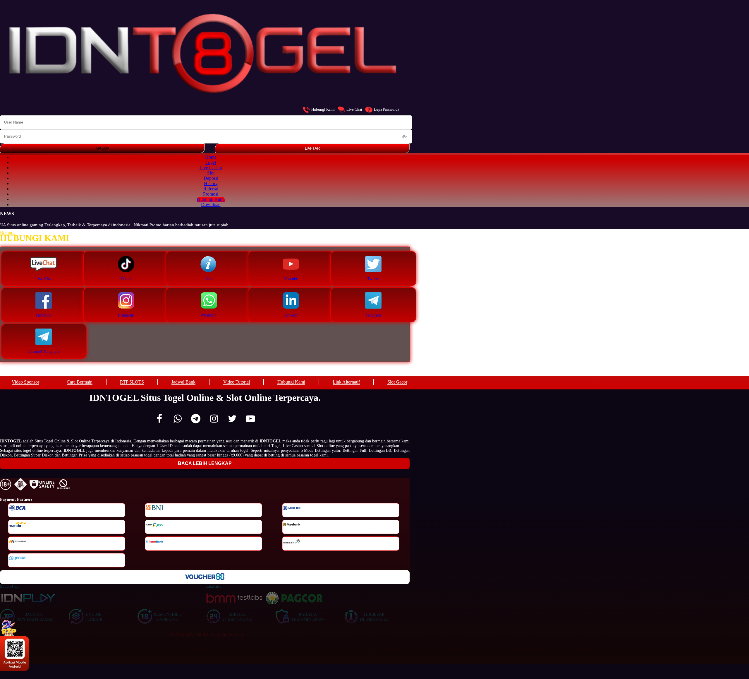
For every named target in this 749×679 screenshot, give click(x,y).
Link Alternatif (346, 381)
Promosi (210, 193)
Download (211, 204)
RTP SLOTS (132, 381)
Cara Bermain (79, 381)
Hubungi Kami (323, 109)
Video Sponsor (25, 381)
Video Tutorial (236, 381)
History (211, 183)
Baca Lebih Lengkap (205, 463)
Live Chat (354, 109)
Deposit (211, 178)
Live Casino (211, 167)
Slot (210, 172)
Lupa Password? (386, 109)
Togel (210, 162)
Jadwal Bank (183, 381)
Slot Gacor (397, 381)
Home (211, 157)
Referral (210, 188)
